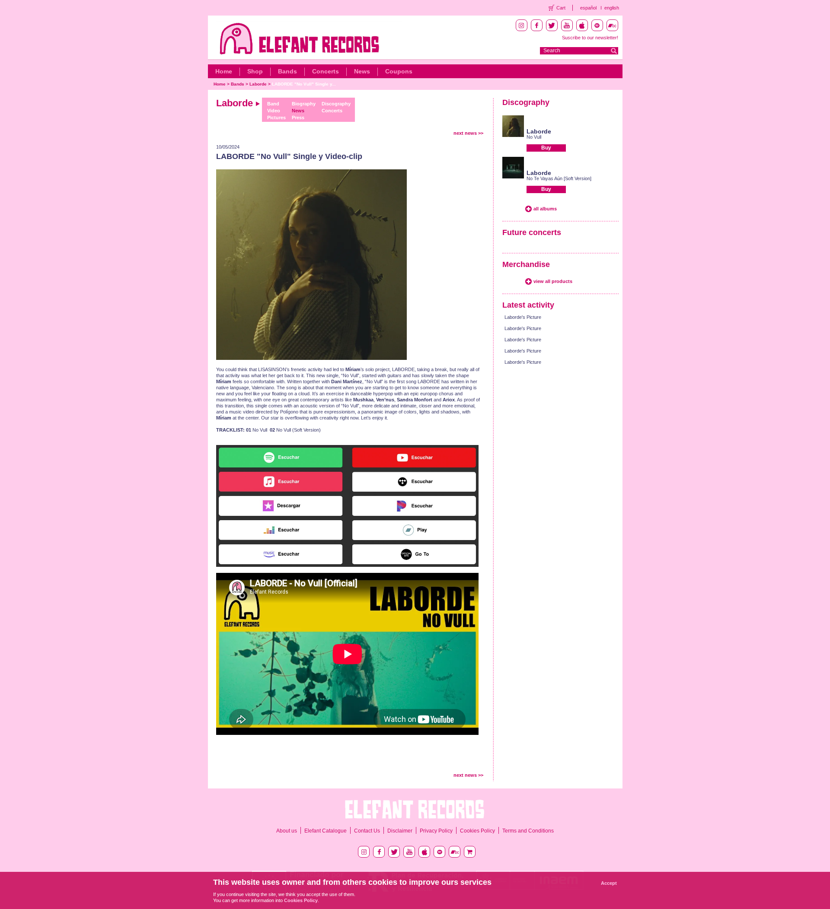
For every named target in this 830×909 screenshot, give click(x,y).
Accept (609, 883)
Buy (546, 148)
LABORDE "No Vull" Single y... (304, 84)
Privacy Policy (436, 831)
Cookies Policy (477, 831)
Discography (336, 103)
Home (223, 71)
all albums (545, 208)
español (588, 7)
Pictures (276, 117)
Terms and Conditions (528, 831)
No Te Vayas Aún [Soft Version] (559, 178)
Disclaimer (399, 831)
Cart (560, 7)
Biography (304, 103)
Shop (255, 71)
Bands (287, 71)
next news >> (468, 133)
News (362, 71)
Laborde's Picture (522, 317)
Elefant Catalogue (325, 831)
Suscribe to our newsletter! (590, 37)
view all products (552, 281)
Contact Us (367, 831)
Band (273, 103)
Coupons (398, 71)
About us (286, 831)
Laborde (258, 84)
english (611, 7)
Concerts (325, 71)
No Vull (534, 137)
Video (273, 110)
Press (298, 117)
